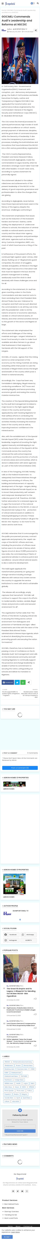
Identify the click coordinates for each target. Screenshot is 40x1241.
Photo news (20, 1091)
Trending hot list (10, 1215)
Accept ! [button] (7, 1237)
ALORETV (28, 940)
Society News (9, 1098)
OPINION (31, 1087)
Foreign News (19, 1080)
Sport (18, 1098)
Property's (8, 1094)
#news (18, 1065)
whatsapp (30, 935)
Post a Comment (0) (20, 768)
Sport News (26, 1098)
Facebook (9, 682)
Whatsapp (23, 682)
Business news (22, 1069)
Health (18, 1083)
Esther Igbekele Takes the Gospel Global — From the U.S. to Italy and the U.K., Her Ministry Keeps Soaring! (21, 1041)
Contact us (27, 1226)
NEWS (24, 1087)
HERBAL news (9, 1083)
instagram (13, 940)
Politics (29, 1091)
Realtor (16, 1094)
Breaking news (9, 1069)
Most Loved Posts (11, 1218)
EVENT (6, 1073)
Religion (24, 1094)
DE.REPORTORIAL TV (20, 911)
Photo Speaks (9, 1091)
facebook (12, 935)
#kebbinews (9, 1065)
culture (7, 1101)
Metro (32, 1083)
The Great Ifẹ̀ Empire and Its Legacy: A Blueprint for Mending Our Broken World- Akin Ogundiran (21, 992)
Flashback (8, 1080)
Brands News (28, 1065)
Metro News (8, 1087)
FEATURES (24, 1076)
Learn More (15, 1232)
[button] (38, 3)
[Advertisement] (17, 735)
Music (17, 1087)
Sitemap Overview (11, 1211)
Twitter (17, 682)
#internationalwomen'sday (22, 1062)
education (15, 1101)
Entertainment (16, 1073)
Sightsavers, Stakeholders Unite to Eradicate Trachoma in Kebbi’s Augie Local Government (21, 1010)
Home (4, 10)
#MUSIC (7, 1062)
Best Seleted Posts (11, 1204)
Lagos (26, 1083)
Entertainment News (11, 1076)
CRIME (32, 1069)
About (18, 1226)
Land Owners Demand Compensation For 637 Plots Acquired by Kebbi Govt (21, 1025)
